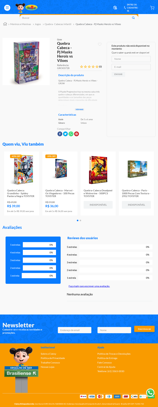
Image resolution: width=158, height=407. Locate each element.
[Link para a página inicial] (5, 24)
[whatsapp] (71, 134)
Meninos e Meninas (20, 24)
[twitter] (65, 134)
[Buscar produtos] (134, 18)
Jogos (38, 24)
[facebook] (59, 134)
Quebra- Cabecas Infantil (58, 24)
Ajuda (100, 347)
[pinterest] (76, 134)
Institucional (48, 347)
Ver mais (79, 109)
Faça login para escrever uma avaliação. (89, 286)
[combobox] (79, 18)
